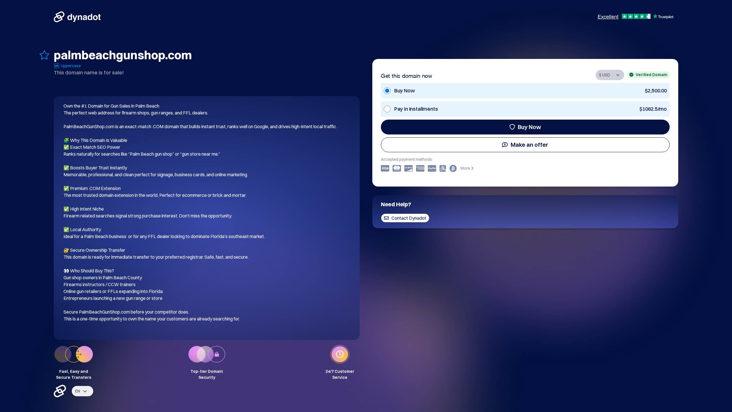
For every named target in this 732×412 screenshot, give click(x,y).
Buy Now (529, 126)
